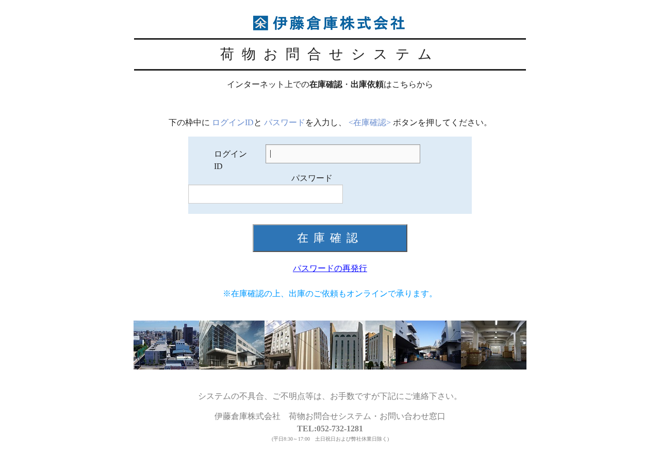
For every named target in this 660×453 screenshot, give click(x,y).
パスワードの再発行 (330, 268)
